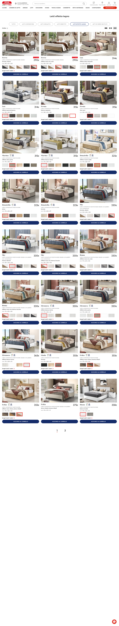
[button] (5, 28)
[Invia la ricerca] (84, 4)
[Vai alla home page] (7, 3)
